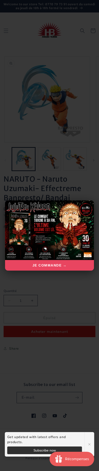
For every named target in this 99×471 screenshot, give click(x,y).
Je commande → (49, 265)
